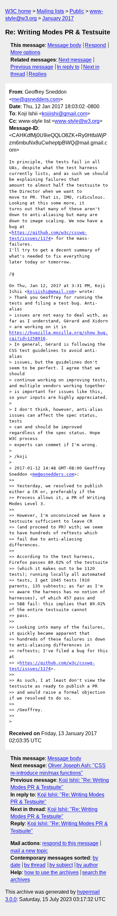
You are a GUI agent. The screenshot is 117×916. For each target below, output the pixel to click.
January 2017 (58, 18)
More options (25, 52)
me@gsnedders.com (36, 99)
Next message (75, 60)
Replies (37, 74)
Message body (64, 45)
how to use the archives (51, 872)
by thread (35, 865)
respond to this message (70, 843)
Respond (95, 45)
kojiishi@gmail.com (64, 113)
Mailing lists (50, 11)
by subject (61, 865)
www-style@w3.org (77, 121)
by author (87, 865)
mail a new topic (29, 850)
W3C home (18, 11)
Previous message (31, 67)
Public (77, 11)
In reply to (68, 67)
